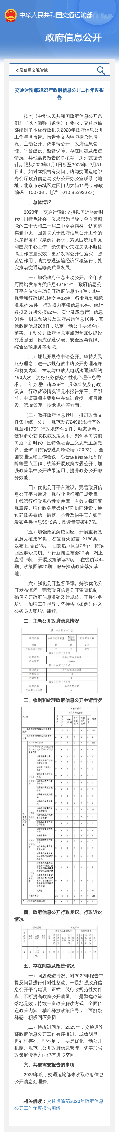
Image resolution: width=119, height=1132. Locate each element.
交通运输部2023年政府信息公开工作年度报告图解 (58, 1104)
